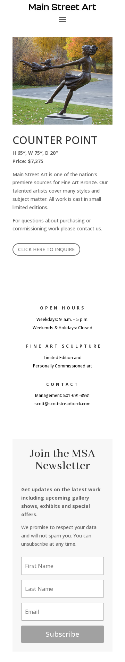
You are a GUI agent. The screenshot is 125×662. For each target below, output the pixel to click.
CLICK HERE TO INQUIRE (46, 249)
